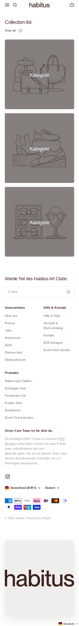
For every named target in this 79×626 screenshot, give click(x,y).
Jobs (8, 330)
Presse (10, 323)
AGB (8, 345)
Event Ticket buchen (19, 417)
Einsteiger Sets (15, 388)
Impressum (13, 337)
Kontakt (49, 335)
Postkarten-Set (15, 395)
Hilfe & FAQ (52, 315)
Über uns (11, 315)
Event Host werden (57, 350)
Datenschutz (13, 352)
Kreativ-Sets (13, 403)
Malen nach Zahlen (18, 381)
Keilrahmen (13, 410)
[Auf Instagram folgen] (7, 476)
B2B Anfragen (53, 342)
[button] (68, 624)
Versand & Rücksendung (53, 325)
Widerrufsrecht (15, 359)
